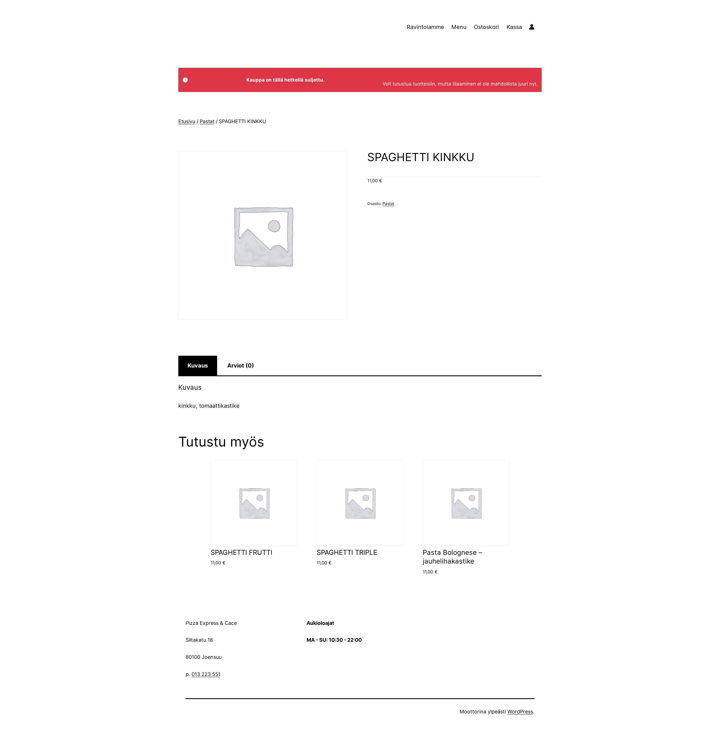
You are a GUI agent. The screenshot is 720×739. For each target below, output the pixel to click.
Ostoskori (486, 27)
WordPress (520, 712)
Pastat (207, 121)
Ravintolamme (425, 27)
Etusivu (186, 121)
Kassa (514, 27)
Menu (459, 27)
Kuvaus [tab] (198, 365)
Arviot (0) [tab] (240, 365)
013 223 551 (206, 674)
